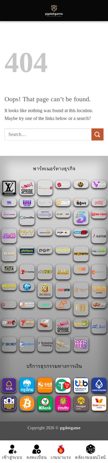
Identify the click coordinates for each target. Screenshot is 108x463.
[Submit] (98, 134)
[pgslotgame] (54, 10)
